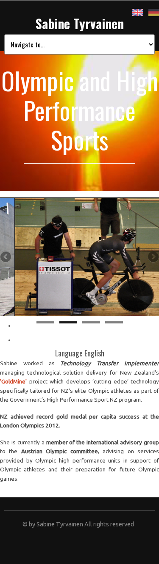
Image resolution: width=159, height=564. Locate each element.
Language (69, 353)
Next (152, 257)
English (137, 12)
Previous (6, 257)
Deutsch (153, 12)
